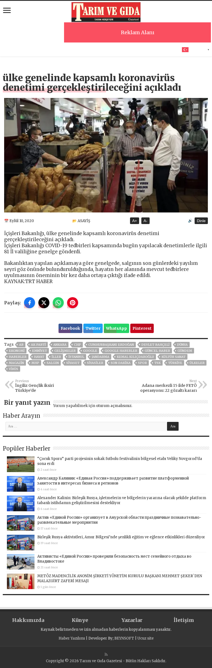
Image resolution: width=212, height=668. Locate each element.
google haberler (121, 351)
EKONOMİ (17, 351)
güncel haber (157, 351)
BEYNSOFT (124, 638)
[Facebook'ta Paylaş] (29, 302)
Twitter (93, 328)
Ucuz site (145, 638)
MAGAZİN (16, 363)
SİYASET (73, 363)
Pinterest (142, 328)
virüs (13, 369)
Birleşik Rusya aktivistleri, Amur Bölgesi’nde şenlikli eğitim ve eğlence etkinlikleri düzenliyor (121, 537)
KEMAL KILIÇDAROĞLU (135, 357)
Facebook (70, 328)
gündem (184, 351)
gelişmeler (65, 351)
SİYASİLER (95, 363)
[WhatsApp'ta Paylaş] (58, 302)
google (90, 351)
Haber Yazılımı (72, 638)
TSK (157, 363)
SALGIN (53, 363)
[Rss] (106, 654)
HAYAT (39, 357)
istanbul (76, 357)
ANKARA (60, 345)
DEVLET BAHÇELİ (155, 345)
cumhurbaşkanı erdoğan (111, 345)
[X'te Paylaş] (43, 302)
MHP (35, 363)
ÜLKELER (197, 363)
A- (145, 221)
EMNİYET (39, 351)
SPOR (142, 363)
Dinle (201, 221)
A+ (134, 221)
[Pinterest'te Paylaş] (72, 302)
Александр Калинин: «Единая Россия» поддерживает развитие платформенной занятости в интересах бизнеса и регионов (113, 481)
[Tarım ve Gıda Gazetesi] (106, 11)
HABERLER (17, 357)
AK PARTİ (38, 345)
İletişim (184, 620)
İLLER (56, 357)
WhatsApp (116, 328)
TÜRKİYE (175, 363)
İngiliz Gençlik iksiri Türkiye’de (34, 386)
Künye (80, 620)
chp (77, 345)
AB (21, 345)
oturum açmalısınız (113, 405)
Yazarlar (131, 620)
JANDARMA (100, 357)
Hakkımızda (28, 620)
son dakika (121, 363)
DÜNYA (182, 345)
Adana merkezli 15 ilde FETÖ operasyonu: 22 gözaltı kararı (168, 386)
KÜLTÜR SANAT (173, 357)
